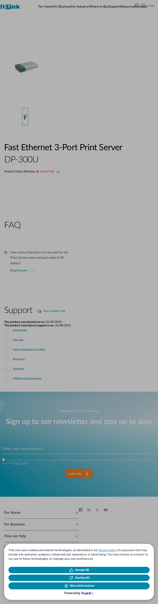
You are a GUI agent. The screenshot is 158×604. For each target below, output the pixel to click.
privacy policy (107, 550)
